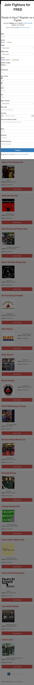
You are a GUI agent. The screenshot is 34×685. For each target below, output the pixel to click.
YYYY (2, 88)
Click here (27, 23)
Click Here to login (25, 27)
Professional (4, 70)
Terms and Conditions (23, 154)
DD (2, 83)
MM (2, 78)
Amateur (3, 65)
